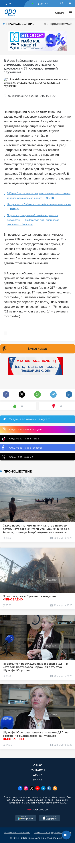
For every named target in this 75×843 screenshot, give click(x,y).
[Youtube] (37, 788)
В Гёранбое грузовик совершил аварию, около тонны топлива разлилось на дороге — (38, 195)
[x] (31, 788)
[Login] (70, 3)
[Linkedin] (49, 788)
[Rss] (55, 788)
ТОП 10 (37, 780)
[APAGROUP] (37, 809)
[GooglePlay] (25, 818)
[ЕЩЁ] (69, 13)
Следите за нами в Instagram (25, 429)
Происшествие (61, 24)
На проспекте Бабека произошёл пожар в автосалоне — (39, 206)
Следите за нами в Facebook (25, 447)
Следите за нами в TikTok (24, 438)
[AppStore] (49, 818)
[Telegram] (43, 788)
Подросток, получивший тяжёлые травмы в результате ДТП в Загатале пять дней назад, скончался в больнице (33, 220)
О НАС (37, 765)
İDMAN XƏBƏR (37, 348)
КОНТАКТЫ (37, 770)
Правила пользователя (17, 832)
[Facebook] (20, 788)
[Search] (62, 3)
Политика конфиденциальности (52, 832)
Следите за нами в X (21, 457)
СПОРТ (59, 12)
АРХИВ (37, 775)
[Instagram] (26, 788)
